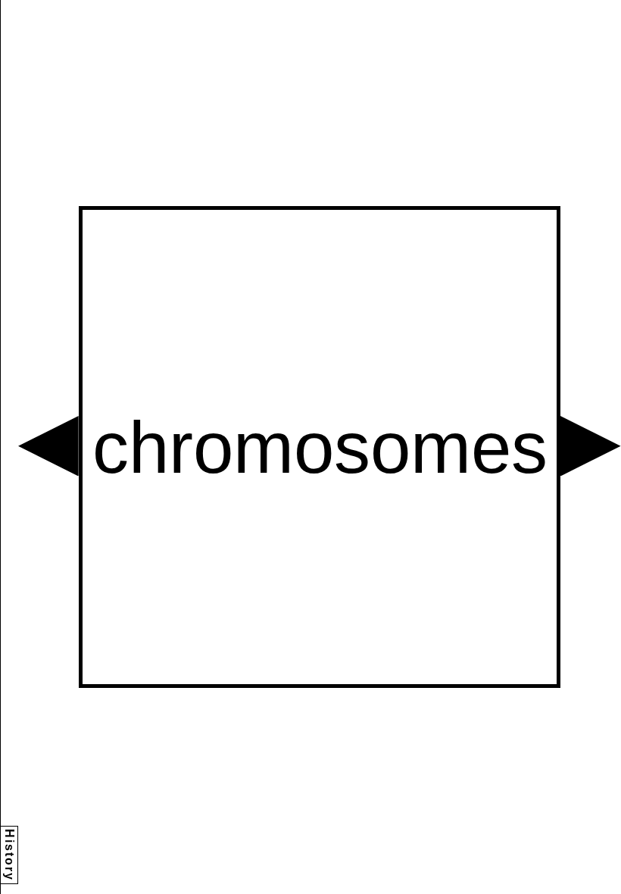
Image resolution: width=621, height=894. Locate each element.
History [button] (9, 855)
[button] (48, 446)
